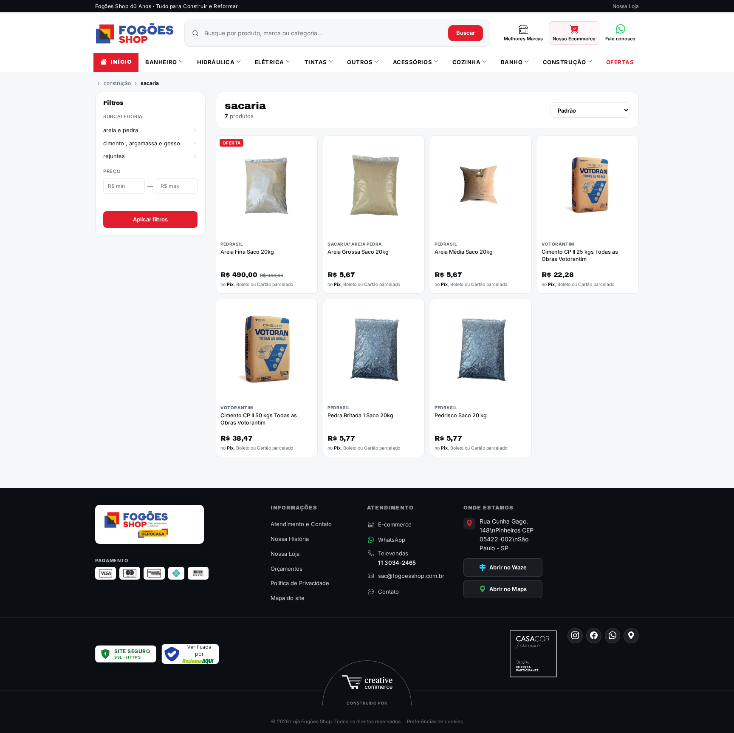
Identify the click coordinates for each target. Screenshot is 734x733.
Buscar (465, 32)
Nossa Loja (626, 6)
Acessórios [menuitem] (412, 62)
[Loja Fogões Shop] (134, 33)
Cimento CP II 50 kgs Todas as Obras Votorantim (258, 419)
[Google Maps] (631, 635)
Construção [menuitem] (564, 62)
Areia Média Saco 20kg (464, 252)
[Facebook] (593, 635)
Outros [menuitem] (360, 62)
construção (117, 83)
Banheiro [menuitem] (161, 62)
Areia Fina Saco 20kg (247, 252)
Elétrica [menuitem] (269, 62)
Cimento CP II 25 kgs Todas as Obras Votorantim (580, 255)
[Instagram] (575, 635)
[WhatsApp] (612, 635)
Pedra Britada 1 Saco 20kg (360, 415)
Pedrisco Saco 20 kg (461, 415)
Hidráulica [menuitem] (215, 62)
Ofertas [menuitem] (620, 62)
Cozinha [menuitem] (466, 62)
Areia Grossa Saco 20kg (358, 252)
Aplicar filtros (150, 219)
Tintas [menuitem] (316, 62)
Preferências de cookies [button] (435, 722)
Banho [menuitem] (512, 62)
